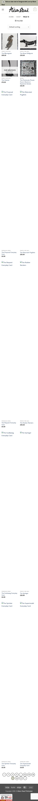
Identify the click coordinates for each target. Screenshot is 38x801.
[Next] (25, 778)
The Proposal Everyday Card (9, 253)
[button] (3, 9)
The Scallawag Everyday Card (9, 594)
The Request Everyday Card (9, 424)
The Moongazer (7, 53)
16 (17, 778)
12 (25, 775)
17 (21, 778)
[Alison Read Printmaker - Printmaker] (19, 9)
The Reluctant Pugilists (27, 252)
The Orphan (5, 80)
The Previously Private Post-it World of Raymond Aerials (27, 82)
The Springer (24, 593)
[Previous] (4, 774)
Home (11, 17)
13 (29, 775)
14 (33, 775)
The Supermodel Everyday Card (25, 764)
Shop (18, 17)
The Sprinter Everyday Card (9, 764)
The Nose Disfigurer (26, 53)
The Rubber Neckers (26, 423)
